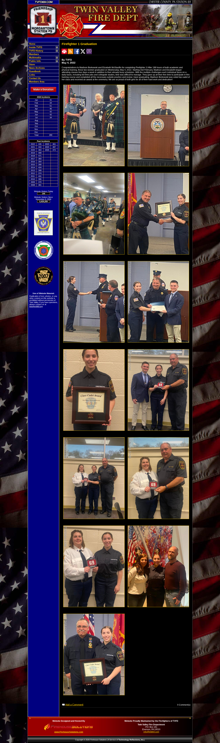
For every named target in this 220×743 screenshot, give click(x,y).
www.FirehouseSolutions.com (68, 732)
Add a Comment (74, 704)
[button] (41, 47)
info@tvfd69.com (151, 732)
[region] (43, 62)
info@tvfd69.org (36, 306)
